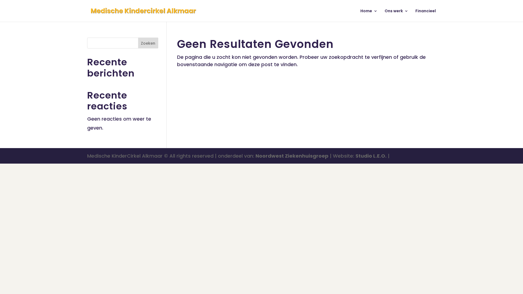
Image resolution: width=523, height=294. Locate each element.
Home (366, 11)
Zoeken (148, 43)
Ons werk (394, 11)
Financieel (425, 11)
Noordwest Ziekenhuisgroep (292, 155)
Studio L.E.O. (371, 155)
